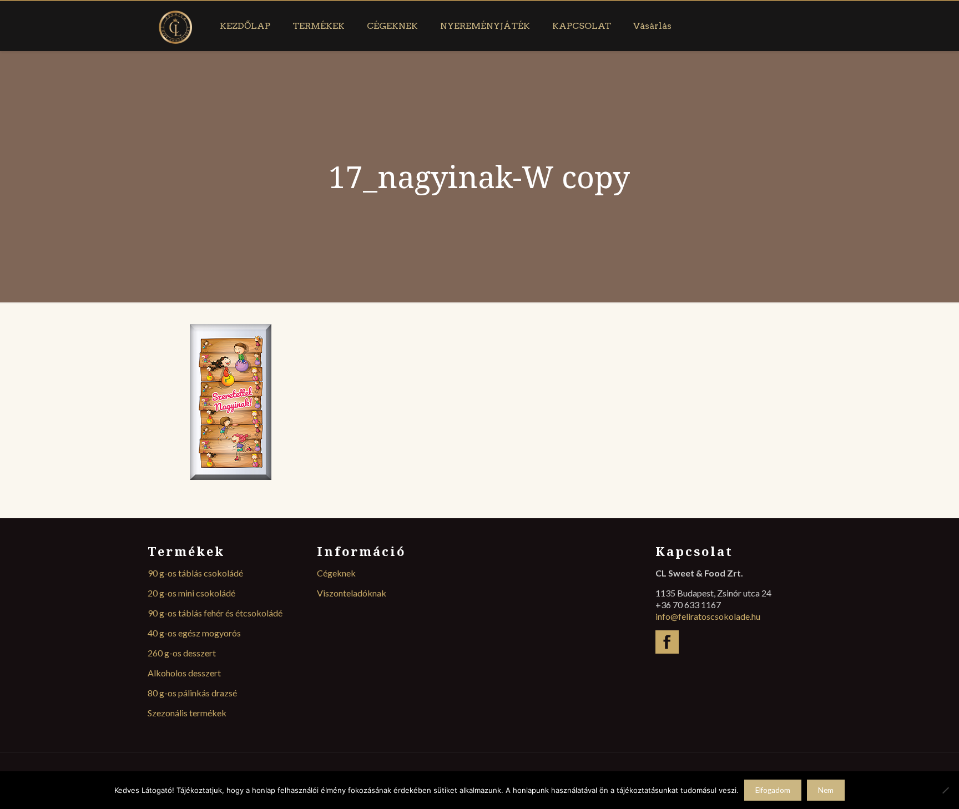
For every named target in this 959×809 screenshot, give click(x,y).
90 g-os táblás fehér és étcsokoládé (215, 613)
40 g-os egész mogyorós (194, 633)
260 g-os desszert (182, 653)
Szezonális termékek (187, 712)
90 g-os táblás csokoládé (195, 573)
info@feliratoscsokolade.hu (707, 616)
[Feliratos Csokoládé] (175, 26)
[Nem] (945, 790)
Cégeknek (336, 573)
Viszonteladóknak (351, 593)
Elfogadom (772, 790)
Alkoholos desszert (184, 673)
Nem (826, 790)
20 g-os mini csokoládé (191, 593)
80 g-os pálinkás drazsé (192, 692)
